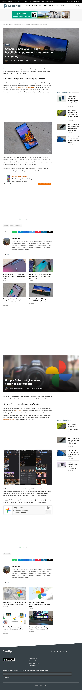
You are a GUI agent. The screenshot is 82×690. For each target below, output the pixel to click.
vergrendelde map (9, 419)
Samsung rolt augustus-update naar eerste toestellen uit (73, 465)
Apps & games (42, 5)
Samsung (6, 225)
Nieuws (27, 5)
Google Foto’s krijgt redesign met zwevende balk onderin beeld (14, 603)
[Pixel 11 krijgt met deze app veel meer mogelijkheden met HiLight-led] (61, 127)
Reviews (34, 5)
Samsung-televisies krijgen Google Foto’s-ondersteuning (39, 628)
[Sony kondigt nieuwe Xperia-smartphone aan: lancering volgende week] (61, 113)
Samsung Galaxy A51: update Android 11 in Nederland (39, 300)
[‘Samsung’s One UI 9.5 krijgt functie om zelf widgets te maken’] (61, 139)
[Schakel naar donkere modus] (76, 6)
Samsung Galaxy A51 (19, 176)
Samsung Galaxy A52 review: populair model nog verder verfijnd (12, 301)
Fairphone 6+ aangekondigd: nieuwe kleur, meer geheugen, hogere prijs (73, 100)
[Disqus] (28, 331)
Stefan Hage (14, 60)
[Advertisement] (28, 107)
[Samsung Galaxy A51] (8, 181)
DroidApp (5, 24)
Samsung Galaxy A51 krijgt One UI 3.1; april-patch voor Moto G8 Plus (14, 276)
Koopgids (52, 5)
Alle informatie (45, 184)
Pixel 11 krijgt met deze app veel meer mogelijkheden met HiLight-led (73, 127)
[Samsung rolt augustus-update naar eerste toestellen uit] (61, 465)
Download (48, 511)
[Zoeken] (79, 6)
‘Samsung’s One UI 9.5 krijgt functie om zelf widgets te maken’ (73, 139)
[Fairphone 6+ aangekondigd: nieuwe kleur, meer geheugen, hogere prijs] (61, 98)
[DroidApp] (12, 6)
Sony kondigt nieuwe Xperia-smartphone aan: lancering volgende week (39, 1)
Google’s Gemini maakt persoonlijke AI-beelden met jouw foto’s (41, 604)
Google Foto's (18, 508)
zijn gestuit (18, 410)
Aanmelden (7, 677)
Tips (57, 5)
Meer (62, 5)
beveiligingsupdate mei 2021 (26, 87)
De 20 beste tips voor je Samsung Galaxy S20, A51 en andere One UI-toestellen (40, 276)
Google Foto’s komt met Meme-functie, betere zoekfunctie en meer (14, 629)
